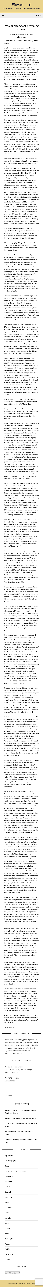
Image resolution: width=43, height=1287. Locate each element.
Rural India (9, 1254)
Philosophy (9, 1239)
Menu (38, 15)
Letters (7, 1213)
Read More (17, 1053)
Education (8, 1181)
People (7, 1233)
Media (7, 1223)
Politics (7, 1249)
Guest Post (9, 1197)
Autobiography (10, 1161)
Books (7, 1166)
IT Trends (8, 1207)
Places (7, 1244)
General (8, 1192)
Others (7, 1228)
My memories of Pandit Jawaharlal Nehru (20, 1118)
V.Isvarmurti (21, 5)
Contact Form (10, 1081)
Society (7, 1259)
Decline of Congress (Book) (15, 1171)
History (7, 1202)
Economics (9, 1176)
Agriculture (9, 1156)
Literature (8, 1218)
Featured (8, 1187)
